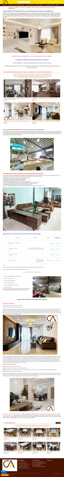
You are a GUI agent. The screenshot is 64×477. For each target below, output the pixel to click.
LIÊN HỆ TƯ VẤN (38, 473)
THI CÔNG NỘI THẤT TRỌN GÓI (23, 473)
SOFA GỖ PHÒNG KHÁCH (15, 473)
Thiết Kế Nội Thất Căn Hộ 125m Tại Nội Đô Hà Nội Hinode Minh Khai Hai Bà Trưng (17, 122)
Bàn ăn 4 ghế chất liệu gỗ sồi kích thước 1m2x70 (10, 438)
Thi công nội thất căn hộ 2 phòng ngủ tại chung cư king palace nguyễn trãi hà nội (46, 122)
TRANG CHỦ (11, 7)
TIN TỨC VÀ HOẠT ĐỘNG (31, 473)
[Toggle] (4, 276)
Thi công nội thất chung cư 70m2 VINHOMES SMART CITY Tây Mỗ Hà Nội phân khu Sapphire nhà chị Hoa (17, 99)
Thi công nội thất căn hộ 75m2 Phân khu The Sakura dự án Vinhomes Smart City (45, 99)
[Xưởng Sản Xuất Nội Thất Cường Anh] (9, 2)
